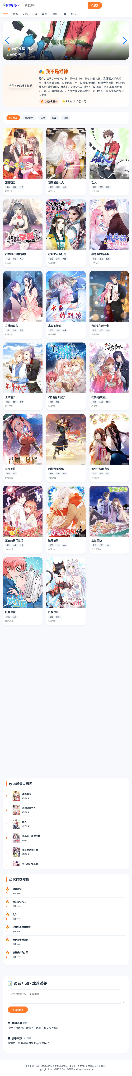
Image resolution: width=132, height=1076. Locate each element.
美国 (44, 14)
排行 (73, 14)
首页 (5, 14)
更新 (15, 14)
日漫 (34, 14)
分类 (63, 14)
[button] (60, 56)
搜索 (96, 5)
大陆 (25, 14)
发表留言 (18, 1010)
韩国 (54, 14)
